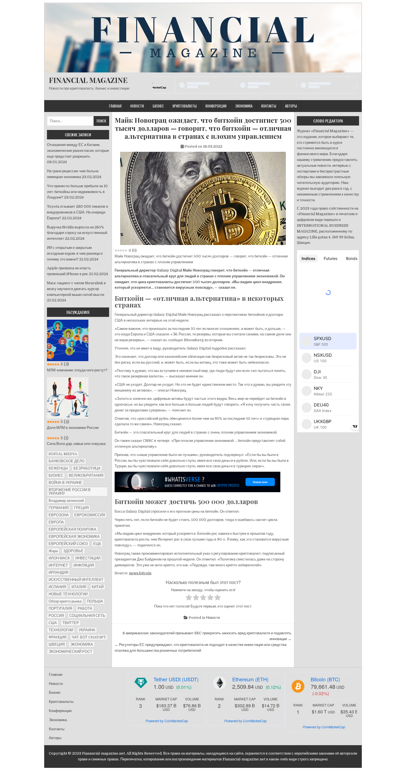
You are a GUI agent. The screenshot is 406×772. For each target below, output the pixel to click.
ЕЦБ (97, 544)
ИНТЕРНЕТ (58, 565)
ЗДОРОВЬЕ (73, 551)
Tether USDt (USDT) (176, 679)
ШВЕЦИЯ (57, 644)
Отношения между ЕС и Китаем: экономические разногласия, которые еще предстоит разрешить (78, 150)
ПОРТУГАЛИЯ (60, 608)
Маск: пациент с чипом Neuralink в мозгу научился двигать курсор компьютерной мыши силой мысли (76, 289)
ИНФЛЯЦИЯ (83, 565)
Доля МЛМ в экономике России (73, 428)
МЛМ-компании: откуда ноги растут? (77, 370)
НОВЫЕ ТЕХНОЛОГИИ (68, 594)
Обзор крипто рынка (65, 601)
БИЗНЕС (56, 475)
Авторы (291, 106)
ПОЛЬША (95, 601)
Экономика (243, 106)
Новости (137, 106)
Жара (53, 551)
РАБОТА (85, 608)
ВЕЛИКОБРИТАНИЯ (86, 475)
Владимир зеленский (66, 501)
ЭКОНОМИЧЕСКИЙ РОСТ (70, 652)
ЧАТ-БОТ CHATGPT (89, 637)
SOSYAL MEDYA (63, 454)
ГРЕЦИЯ (81, 508)
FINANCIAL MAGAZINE (88, 80)
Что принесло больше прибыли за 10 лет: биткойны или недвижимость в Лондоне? (77, 192)
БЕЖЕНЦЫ (58, 468)
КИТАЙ (98, 587)
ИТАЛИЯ (79, 587)
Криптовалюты (185, 106)
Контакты (268, 106)
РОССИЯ (56, 616)
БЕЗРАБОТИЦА (87, 468)
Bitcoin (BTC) (325, 679)
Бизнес (158, 106)
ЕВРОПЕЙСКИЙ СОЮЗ (68, 544)
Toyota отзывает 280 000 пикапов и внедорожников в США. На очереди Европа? (77, 212)
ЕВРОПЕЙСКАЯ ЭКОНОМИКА (74, 536)
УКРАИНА (87, 630)
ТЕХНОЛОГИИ (61, 630)
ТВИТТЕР (70, 623)
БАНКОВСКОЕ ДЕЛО (67, 461)
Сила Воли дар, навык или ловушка (76, 444)
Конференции (215, 106)
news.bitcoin (140, 573)
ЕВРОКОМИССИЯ (89, 515)
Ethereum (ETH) (250, 679)
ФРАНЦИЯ (57, 637)
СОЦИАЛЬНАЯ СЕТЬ (87, 616)
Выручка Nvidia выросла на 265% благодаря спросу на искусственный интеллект (77, 233)
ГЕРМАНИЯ (58, 508)
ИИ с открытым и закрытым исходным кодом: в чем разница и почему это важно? (74, 253)
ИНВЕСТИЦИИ (87, 558)
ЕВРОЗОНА (59, 515)
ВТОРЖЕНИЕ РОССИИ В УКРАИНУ (70, 491)
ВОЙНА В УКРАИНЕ (65, 483)
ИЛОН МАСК (59, 558)
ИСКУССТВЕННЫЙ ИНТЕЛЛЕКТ (76, 580)
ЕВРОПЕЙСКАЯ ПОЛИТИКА (72, 529)
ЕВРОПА (56, 522)
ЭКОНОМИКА (81, 644)
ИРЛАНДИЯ (58, 572)
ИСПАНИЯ (57, 587)
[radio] (189, 598)
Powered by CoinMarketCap (167, 720)
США (53, 623)
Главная (115, 106)
